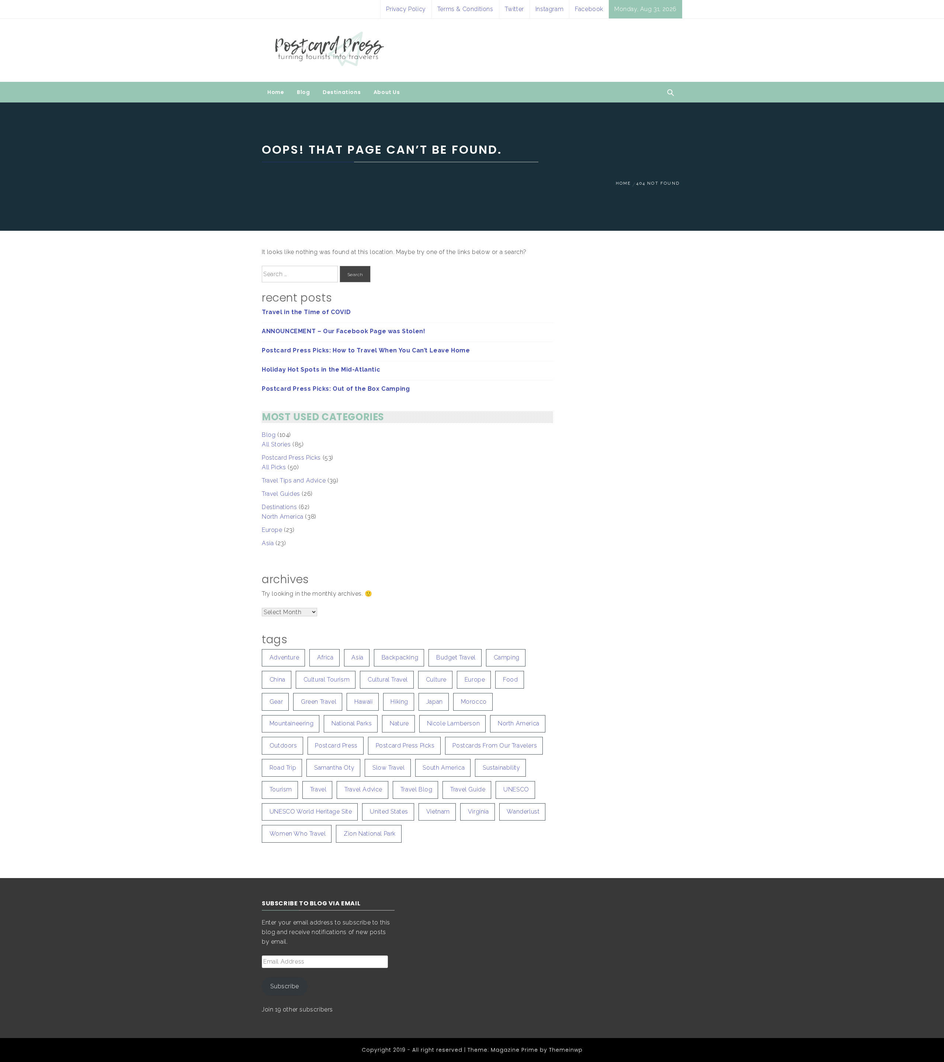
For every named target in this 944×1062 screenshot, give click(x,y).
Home (275, 92)
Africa (325, 657)
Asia (268, 543)
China (277, 679)
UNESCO (516, 789)
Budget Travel (456, 657)
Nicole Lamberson (453, 723)
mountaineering (291, 723)
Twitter (514, 9)
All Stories (276, 444)
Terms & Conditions (465, 9)
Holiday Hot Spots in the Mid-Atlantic (321, 369)
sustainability (501, 767)
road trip (283, 767)
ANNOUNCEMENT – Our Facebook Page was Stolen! (343, 331)
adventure (284, 657)
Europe (272, 529)
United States (389, 811)
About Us (387, 92)
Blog (303, 92)
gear (276, 701)
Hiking (399, 701)
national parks (352, 723)
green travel (318, 701)
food (510, 679)
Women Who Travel (298, 833)
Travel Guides (281, 493)
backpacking (400, 657)
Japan (434, 701)
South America (444, 767)
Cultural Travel (388, 679)
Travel (318, 789)
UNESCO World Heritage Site (311, 811)
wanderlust (523, 811)
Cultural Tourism (326, 679)
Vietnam (438, 811)
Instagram (549, 9)
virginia (478, 811)
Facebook (589, 9)
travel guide (467, 789)
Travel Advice (363, 789)
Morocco (474, 701)
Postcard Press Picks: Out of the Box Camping (336, 388)
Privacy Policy (406, 9)
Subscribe (284, 986)
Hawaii (363, 701)
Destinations (342, 92)
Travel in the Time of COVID (306, 312)
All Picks (274, 467)
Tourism (281, 789)
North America (282, 516)
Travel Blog (416, 789)
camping (507, 657)
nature (399, 723)
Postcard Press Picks (291, 457)
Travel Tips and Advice (294, 480)
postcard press (336, 745)
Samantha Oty (334, 767)
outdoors (283, 745)
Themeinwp (566, 1050)
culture (436, 679)
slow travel (388, 767)
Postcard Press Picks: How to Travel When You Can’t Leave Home (366, 350)
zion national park (370, 833)
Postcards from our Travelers (494, 745)
